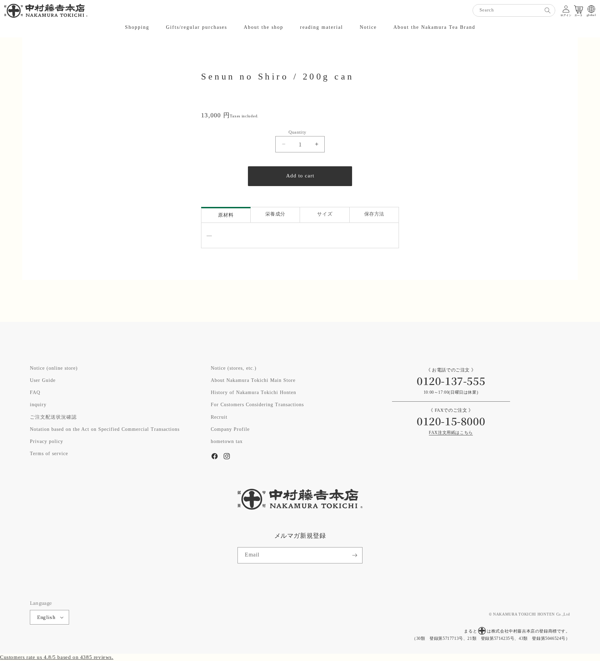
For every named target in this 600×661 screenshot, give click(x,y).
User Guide (43, 380)
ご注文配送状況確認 (53, 417)
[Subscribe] (354, 555)
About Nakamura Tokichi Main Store (253, 380)
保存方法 (374, 214)
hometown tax (227, 441)
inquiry (38, 405)
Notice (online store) (54, 368)
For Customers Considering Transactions (257, 405)
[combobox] (514, 10)
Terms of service (49, 454)
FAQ (35, 392)
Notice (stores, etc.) (234, 368)
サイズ (324, 214)
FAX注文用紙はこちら (451, 432)
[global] (591, 9)
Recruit (219, 417)
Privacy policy (46, 441)
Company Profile (230, 429)
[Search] (547, 10)
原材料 (225, 215)
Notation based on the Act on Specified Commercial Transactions (105, 429)
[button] (137, 27)
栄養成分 (275, 214)
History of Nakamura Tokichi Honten (253, 392)
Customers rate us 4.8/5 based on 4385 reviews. (57, 657)
